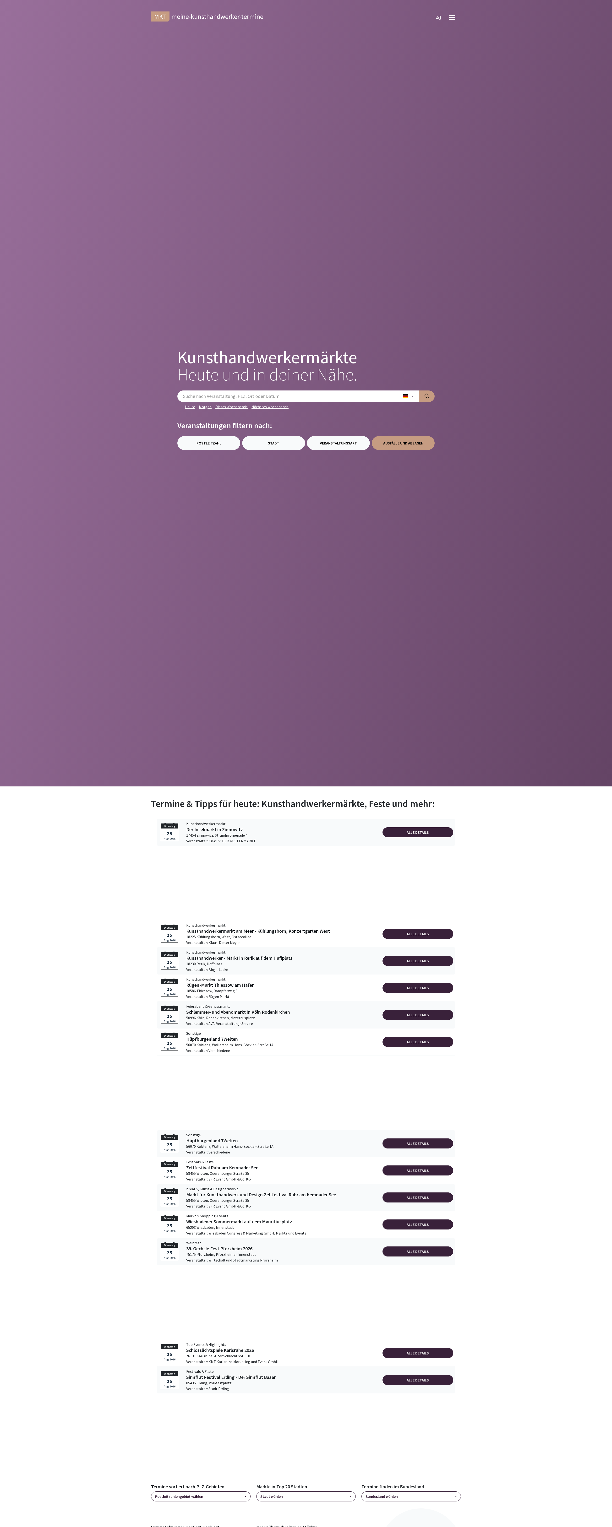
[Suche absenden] (427, 396)
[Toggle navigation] (452, 17)
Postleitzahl (209, 443)
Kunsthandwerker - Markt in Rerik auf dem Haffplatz (239, 958)
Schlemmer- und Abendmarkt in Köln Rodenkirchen (238, 1012)
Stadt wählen (271, 1496)
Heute (190, 406)
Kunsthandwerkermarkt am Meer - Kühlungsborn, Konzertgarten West (258, 931)
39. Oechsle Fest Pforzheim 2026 (219, 1248)
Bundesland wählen (382, 1496)
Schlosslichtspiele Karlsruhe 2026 (220, 1350)
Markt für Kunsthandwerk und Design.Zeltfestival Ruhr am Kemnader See (261, 1194)
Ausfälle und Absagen (403, 443)
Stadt (273, 443)
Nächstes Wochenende (270, 406)
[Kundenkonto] (438, 18)
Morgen (205, 406)
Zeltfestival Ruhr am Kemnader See (222, 1167)
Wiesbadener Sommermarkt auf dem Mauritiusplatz (239, 1221)
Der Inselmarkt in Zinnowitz (214, 829)
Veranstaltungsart (338, 443)
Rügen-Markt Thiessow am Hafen (220, 985)
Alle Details (418, 832)
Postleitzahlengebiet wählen (179, 1496)
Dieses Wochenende (231, 406)
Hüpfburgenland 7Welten (212, 1039)
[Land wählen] (408, 396)
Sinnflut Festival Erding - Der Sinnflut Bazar (231, 1377)
